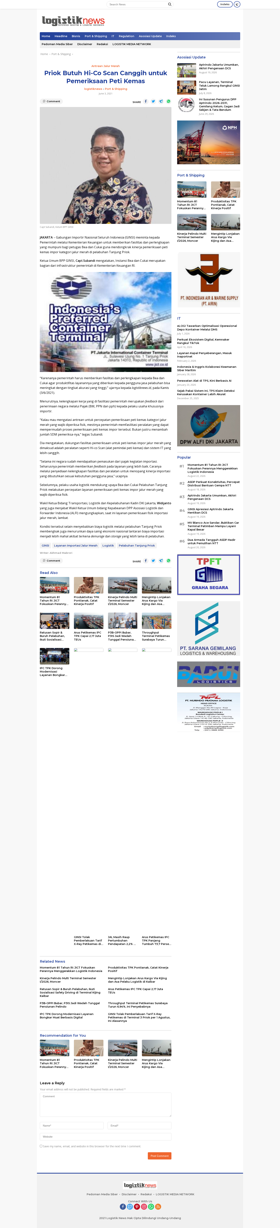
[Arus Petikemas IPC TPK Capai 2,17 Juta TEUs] (88, 621)
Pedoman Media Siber (57, 44)
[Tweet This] (153, 101)
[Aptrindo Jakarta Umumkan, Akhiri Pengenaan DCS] (186, 70)
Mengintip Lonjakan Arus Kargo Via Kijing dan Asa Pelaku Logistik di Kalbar (156, 600)
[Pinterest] (137, 1207)
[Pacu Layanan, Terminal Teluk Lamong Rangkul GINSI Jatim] (186, 88)
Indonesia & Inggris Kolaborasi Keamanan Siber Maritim (206, 368)
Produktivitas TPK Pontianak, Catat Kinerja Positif (86, 600)
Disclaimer (84, 44)
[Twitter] (130, 1207)
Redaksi (102, 44)
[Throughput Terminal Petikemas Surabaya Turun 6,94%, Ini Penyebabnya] (156, 621)
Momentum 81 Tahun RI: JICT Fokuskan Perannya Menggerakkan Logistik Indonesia (54, 600)
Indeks (225, 4)
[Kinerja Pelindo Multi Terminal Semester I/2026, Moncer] (123, 585)
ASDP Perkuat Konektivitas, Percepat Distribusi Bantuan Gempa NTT (214, 483)
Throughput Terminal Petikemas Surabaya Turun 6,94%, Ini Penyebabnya (156, 636)
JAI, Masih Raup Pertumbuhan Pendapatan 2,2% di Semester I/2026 (122, 940)
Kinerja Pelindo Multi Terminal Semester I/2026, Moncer (122, 600)
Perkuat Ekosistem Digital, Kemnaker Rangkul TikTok (203, 341)
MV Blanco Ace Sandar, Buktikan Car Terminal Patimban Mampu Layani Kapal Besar (213, 526)
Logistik (108, 545)
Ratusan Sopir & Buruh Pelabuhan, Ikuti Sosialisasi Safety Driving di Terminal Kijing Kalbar (52, 636)
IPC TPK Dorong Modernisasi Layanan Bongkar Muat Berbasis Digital (52, 671)
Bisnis (76, 36)
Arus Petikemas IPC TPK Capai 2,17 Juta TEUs (87, 636)
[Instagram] (144, 1207)
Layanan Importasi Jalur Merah (76, 545)
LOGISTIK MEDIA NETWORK (132, 44)
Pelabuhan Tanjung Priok (137, 545)
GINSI (45, 545)
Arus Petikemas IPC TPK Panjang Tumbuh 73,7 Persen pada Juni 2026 (156, 940)
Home (46, 36)
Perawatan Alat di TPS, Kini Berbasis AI (204, 380)
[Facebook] (123, 1207)
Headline (61, 36)
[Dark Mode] (237, 4)
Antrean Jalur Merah (105, 66)
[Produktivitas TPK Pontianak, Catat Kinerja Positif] (88, 585)
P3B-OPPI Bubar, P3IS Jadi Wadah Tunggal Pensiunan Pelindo (122, 636)
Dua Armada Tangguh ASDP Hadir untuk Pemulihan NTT (211, 541)
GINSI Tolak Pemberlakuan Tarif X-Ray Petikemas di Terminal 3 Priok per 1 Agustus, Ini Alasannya (88, 940)
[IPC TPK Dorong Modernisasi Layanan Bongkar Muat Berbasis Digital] (54, 656)
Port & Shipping (96, 36)
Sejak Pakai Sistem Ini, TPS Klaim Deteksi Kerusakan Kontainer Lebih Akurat (206, 392)
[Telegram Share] (161, 101)
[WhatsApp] (151, 1207)
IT (113, 36)
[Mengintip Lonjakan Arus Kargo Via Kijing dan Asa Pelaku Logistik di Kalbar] (156, 585)
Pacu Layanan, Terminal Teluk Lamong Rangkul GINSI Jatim (219, 86)
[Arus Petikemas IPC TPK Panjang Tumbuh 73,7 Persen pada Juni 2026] (156, 791)
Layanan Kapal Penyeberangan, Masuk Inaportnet (204, 355)
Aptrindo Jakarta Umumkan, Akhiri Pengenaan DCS (219, 66)
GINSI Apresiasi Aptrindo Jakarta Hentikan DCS (210, 510)
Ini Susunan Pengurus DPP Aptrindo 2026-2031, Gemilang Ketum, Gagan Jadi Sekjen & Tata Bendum (219, 105)
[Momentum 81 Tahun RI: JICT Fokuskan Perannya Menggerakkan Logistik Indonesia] (54, 585)
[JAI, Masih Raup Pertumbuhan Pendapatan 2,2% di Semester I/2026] (123, 791)
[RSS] (158, 1207)
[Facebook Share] (146, 101)
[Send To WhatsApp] (168, 101)
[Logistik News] (73, 20)
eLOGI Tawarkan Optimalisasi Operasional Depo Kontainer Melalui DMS (207, 327)
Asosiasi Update (150, 36)
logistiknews (93, 89)
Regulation (126, 36)
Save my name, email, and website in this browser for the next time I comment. (92, 1146)
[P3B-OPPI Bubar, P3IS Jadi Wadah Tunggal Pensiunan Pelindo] (123, 621)
